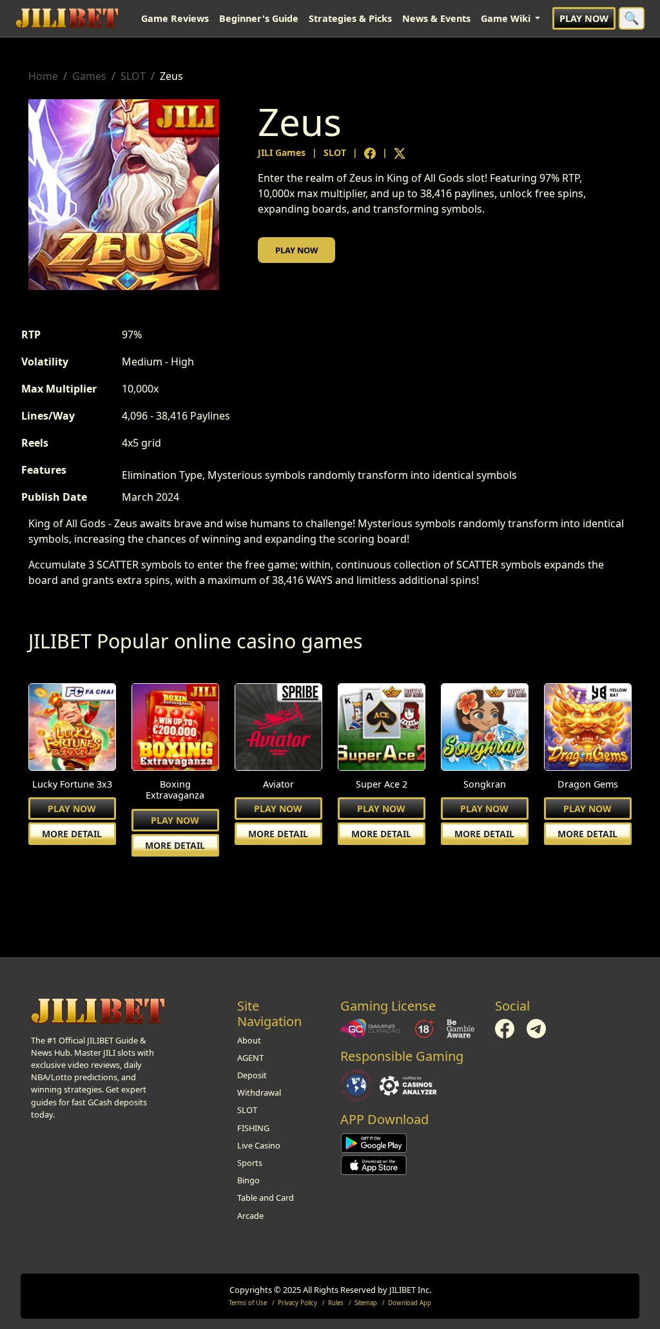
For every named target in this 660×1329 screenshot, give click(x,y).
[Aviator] (278, 728)
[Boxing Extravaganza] (175, 728)
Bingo (248, 1180)
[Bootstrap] (98, 1011)
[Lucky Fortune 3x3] (72, 728)
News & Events (436, 18)
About (249, 1040)
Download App (409, 1303)
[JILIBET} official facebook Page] (505, 1027)
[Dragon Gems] (588, 728)
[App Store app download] (373, 1164)
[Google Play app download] (373, 1143)
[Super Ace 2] (381, 728)
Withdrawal (259, 1092)
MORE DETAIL (72, 834)
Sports (249, 1163)
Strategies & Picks (350, 18)
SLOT (133, 76)
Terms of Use (248, 1303)
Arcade (250, 1215)
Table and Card (265, 1197)
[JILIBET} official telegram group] (536, 1027)
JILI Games (282, 152)
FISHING (253, 1128)
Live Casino (258, 1145)
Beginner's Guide (258, 18)
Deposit (252, 1075)
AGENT (250, 1057)
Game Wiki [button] (507, 18)
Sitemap (365, 1303)
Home (43, 76)
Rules (336, 1303)
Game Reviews (175, 18)
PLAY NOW (583, 18)
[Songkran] (485, 728)
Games (89, 76)
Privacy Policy (297, 1303)
